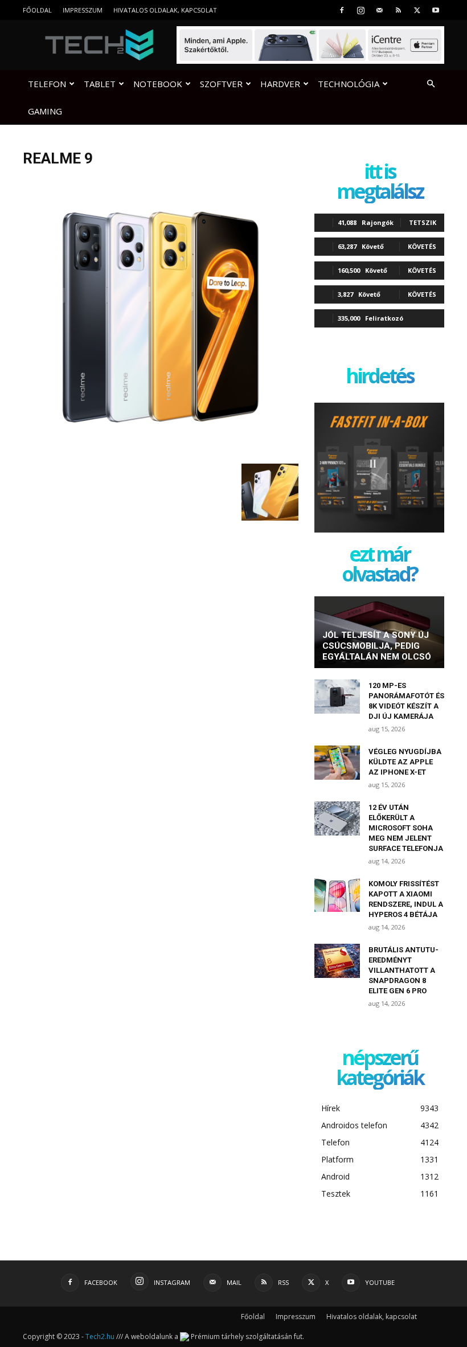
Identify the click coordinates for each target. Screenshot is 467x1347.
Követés (422, 246)
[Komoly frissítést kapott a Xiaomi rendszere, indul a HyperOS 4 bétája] (337, 895)
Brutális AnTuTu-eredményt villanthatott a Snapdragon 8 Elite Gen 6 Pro (403, 970)
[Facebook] (341, 10)
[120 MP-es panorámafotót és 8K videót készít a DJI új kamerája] (337, 696)
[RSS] (398, 10)
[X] (416, 10)
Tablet (100, 83)
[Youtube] (435, 10)
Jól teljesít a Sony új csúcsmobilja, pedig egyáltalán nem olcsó (376, 646)
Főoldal (37, 10)
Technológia (348, 83)
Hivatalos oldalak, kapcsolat (165, 10)
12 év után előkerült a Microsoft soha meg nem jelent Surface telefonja (405, 828)
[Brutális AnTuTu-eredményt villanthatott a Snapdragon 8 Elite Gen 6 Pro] (337, 961)
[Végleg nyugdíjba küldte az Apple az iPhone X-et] (337, 763)
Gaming (45, 111)
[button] (430, 84)
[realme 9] (160, 451)
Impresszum (83, 10)
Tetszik (422, 222)
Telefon (47, 83)
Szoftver (221, 83)
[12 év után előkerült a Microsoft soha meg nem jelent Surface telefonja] (337, 818)
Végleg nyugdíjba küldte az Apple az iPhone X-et (404, 761)
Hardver (280, 83)
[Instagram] (360, 10)
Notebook (157, 83)
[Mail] (379, 10)
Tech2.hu (99, 1336)
